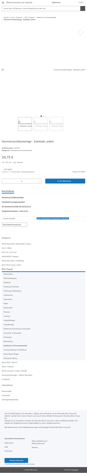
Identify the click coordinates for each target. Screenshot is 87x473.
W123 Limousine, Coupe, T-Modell (14, 371)
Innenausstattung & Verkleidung (15, 350)
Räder (6, 303)
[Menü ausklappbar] (3, 1)
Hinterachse (8, 299)
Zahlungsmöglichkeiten (10, 400)
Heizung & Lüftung (10, 358)
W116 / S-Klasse (8, 367)
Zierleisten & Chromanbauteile (21, 150)
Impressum (9, 451)
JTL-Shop (75, 470)
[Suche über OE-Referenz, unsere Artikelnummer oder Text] (82, 8)
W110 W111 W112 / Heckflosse (13, 261)
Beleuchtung (8, 341)
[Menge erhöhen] (39, 181)
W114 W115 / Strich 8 (9, 362)
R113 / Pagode (7, 269)
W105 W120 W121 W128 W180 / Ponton (16, 244)
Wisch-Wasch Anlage (11, 354)
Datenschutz (9, 443)
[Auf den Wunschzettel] (80, 32)
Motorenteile (8, 274)
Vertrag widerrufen (16, 460)
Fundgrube (6, 379)
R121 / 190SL (7, 248)
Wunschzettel (6, 391)
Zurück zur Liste (9, 17)
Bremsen (7, 312)
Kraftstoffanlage (9, 320)
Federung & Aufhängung (12, 291)
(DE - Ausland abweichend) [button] (25, 172)
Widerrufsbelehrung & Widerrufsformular (39, 442)
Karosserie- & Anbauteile (12, 333)
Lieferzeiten (6, 395)
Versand (20, 162)
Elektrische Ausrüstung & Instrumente (17, 329)
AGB (6, 447)
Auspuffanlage (9, 324)
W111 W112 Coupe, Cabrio (11, 265)
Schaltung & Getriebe (11, 287)
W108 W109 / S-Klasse (10, 256)
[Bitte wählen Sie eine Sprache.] (57, 2)
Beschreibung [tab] (8, 191)
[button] (66, 2)
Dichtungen (8, 337)
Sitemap (35, 447)
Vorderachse (8, 295)
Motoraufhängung (10, 278)
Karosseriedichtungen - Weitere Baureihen (17, 375)
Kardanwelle (8, 308)
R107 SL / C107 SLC (9, 252)
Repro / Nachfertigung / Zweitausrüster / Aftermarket (52, 218)
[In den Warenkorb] (3, 26)
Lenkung (7, 316)
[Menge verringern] (4, 181)
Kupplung (7, 282)
